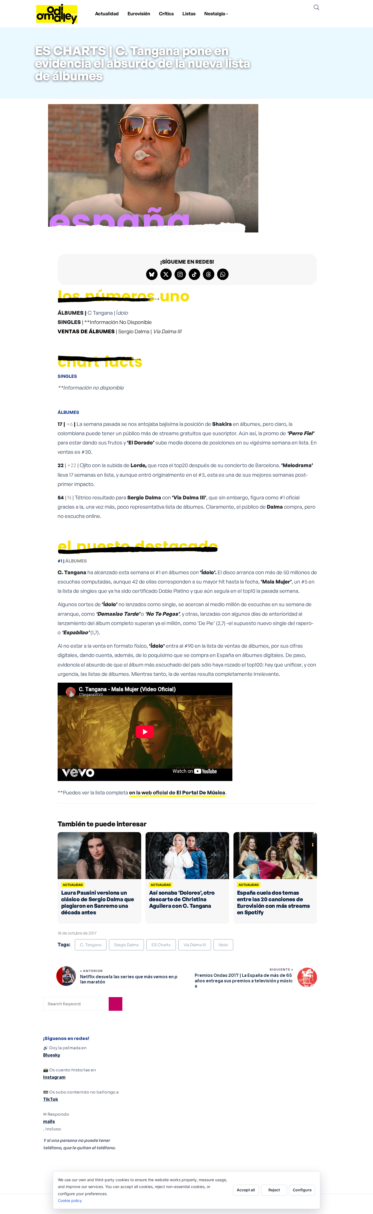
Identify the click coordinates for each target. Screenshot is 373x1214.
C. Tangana (90, 944)
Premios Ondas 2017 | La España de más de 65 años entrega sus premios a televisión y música (244, 981)
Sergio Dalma (126, 944)
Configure (302, 1190)
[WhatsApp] (223, 274)
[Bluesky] (152, 274)
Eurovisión (139, 13)
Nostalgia (214, 13)
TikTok (50, 1099)
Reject (274, 1190)
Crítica (166, 13)
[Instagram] (180, 274)
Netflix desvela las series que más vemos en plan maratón (128, 979)
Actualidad (107, 13)
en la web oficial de (177, 792)
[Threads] (208, 274)
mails (49, 1121)
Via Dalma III (194, 944)
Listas (189, 13)
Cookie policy (70, 1200)
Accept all (246, 1190)
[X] (166, 274)
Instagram (54, 1077)
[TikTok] (194, 274)
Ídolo (223, 944)
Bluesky (51, 1055)
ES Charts (161, 944)
